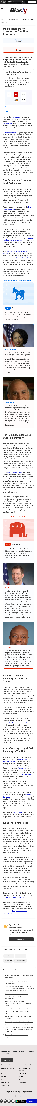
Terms (24, 1096)
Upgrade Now (21, 939)
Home (3, 19)
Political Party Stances (14, 19)
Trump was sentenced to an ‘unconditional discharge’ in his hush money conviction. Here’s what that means (18, 996)
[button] (15, 8)
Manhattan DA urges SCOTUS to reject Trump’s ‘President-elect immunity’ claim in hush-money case (18, 1011)
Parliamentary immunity (20, 960)
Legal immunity (8, 960)
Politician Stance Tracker (26, 1065)
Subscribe (7, 1060)
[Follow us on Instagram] (9, 1101)
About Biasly (5, 1086)
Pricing (3, 1073)
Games (3, 1076)
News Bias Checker (7, 1068)
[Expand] (2, 8)
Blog (19, 1079)
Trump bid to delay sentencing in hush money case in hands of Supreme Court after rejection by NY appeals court (19, 1029)
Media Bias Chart (6, 1065)
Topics (20, 1076)
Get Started (31, 2)
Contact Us (5, 1082)
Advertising (22, 1082)
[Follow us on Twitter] (5, 1101)
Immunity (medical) (20, 956)
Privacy (18, 1096)
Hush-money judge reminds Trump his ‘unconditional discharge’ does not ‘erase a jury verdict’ (18, 1003)
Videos (3, 1079)
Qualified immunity (8, 956)
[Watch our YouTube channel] (13, 1101)
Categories (22, 1073)
